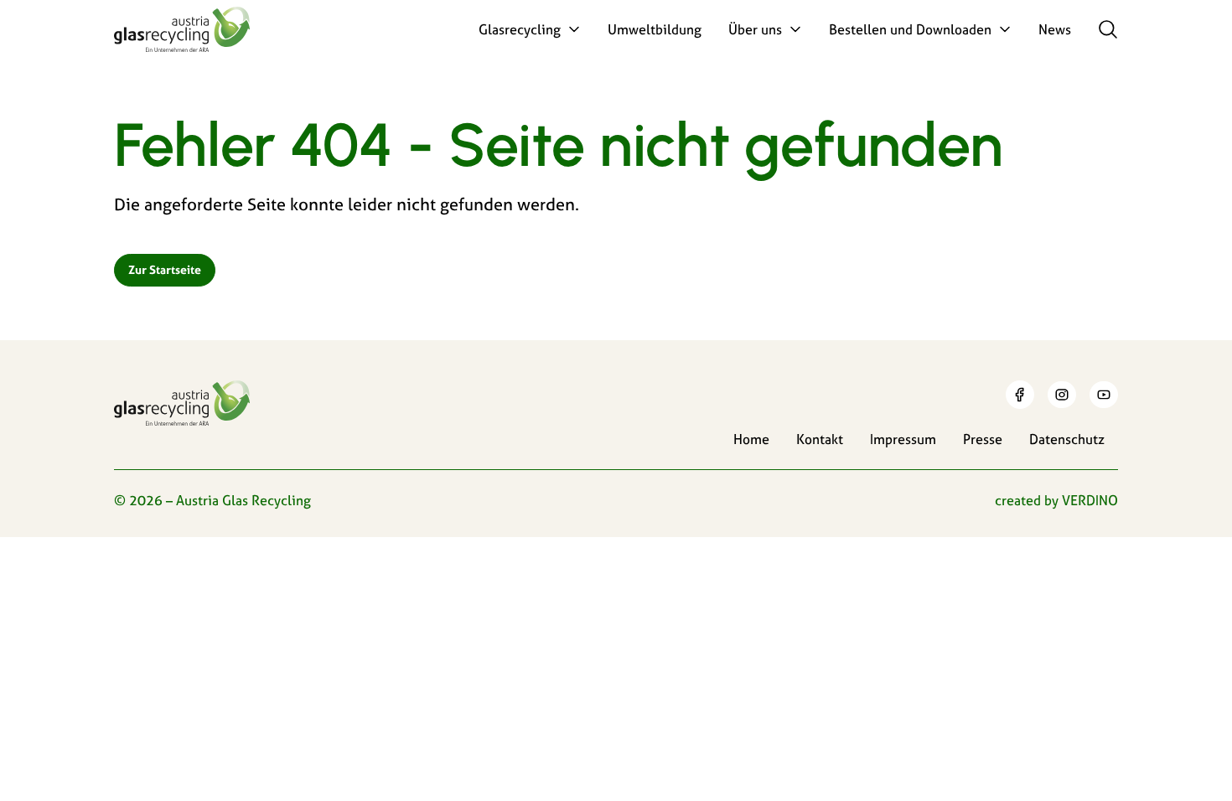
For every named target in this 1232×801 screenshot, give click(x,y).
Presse (982, 439)
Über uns (755, 29)
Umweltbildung (654, 29)
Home (751, 439)
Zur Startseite (164, 269)
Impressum (903, 439)
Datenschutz (1067, 439)
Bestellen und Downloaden (910, 29)
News (1054, 29)
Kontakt (819, 439)
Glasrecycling (520, 29)
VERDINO (1090, 500)
